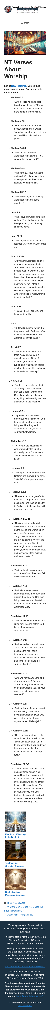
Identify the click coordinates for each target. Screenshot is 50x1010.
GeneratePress (25, 1005)
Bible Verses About (16, 903)
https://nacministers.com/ (29, 996)
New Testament (19, 86)
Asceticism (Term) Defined (20, 915)
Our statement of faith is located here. (25, 966)
